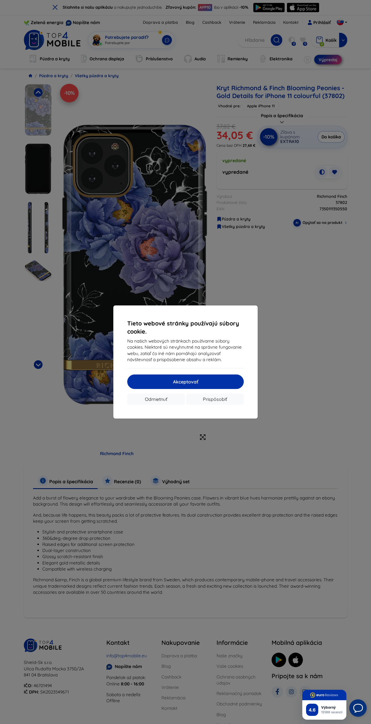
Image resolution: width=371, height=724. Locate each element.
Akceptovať (185, 382)
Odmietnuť (156, 399)
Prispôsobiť (215, 399)
